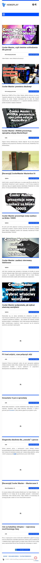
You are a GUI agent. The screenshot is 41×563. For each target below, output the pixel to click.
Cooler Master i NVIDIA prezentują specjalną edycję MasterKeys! (16, 132)
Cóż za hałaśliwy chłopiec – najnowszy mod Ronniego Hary (18, 528)
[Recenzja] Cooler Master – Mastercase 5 (20, 483)
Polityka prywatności (25, 556)
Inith (6, 138)
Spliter (7, 178)
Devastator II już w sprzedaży (14, 398)
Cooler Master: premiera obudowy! (17, 86)
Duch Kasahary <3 (10, 488)
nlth (6, 359)
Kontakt (5, 556)
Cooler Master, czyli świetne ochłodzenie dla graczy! (20, 48)
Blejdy (36, 560)
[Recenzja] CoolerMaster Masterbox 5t (18, 173)
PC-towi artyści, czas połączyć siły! (17, 354)
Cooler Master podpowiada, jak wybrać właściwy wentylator (18, 306)
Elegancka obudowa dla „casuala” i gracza (20, 440)
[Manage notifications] (35, 557)
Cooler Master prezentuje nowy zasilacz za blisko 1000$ (19, 217)
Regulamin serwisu (14, 556)
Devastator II (12, 410)
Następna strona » (24, 549)
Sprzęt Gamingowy (33, 54)
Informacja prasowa (10, 54)
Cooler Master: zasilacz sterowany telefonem (17, 261)
